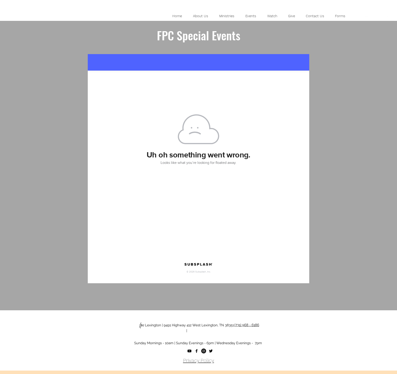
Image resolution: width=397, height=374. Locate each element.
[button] (200, 16)
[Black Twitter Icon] (210, 351)
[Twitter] (388, 14)
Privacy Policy (198, 360)
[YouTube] (366, 14)
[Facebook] (373, 14)
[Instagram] (381, 14)
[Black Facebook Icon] (196, 351)
